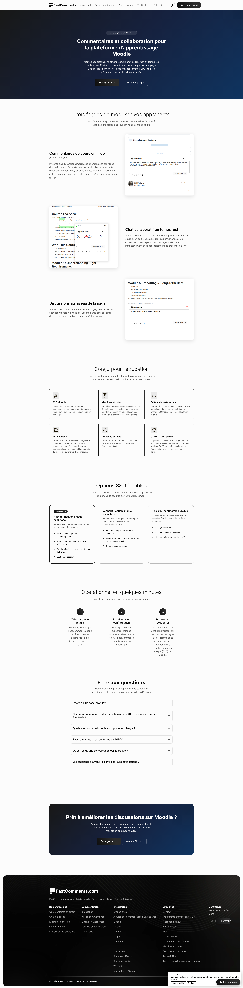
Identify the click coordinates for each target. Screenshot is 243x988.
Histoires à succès (172, 946)
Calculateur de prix (173, 936)
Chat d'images (57, 926)
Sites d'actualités (122, 961)
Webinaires (119, 966)
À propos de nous (172, 921)
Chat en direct (57, 916)
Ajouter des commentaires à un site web (134, 916)
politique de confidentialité (177, 941)
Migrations (87, 931)
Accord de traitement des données (181, 961)
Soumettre (225, 920)
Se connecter (187, 5)
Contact (167, 911)
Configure (191, 983)
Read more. (175, 979)
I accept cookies (178, 983)
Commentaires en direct (62, 911)
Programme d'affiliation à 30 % (179, 916)
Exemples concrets (59, 921)
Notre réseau (170, 926)
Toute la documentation (94, 926)
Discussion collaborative (62, 931)
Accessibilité (169, 956)
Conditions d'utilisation (175, 951)
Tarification (143, 5)
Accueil (87, 5)
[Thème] (173, 5)
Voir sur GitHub (134, 841)
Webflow (118, 941)
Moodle (117, 921)
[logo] (66, 5)
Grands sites (120, 911)
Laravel (117, 926)
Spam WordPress (122, 956)
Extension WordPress (93, 921)
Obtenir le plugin (135, 82)
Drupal (116, 936)
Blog (165, 931)
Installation (87, 911)
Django (117, 931)
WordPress (119, 951)
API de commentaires (93, 916)
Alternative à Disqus (124, 971)
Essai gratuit (106, 82)
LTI (115, 946)
